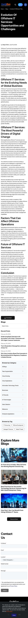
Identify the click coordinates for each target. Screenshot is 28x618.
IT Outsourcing (7, 425)
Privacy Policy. (13, 586)
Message (3, 570)
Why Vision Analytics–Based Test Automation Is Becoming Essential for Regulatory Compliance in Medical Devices (14, 355)
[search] (15, 5)
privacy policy (9, 611)
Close (14, 615)
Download (9, 318)
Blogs (7, 9)
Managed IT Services (8, 429)
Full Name (3, 543)
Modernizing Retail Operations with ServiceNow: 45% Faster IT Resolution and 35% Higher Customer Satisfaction (12, 338)
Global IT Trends (19, 429)
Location (3, 557)
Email (2, 550)
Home (2, 9)
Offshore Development (18, 425)
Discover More (14, 519)
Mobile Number (4, 564)
